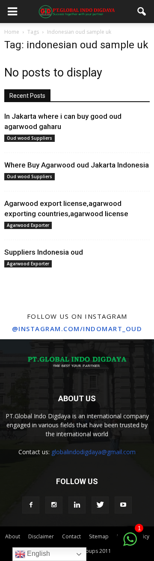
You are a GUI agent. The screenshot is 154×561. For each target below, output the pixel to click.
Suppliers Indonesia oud (43, 252)
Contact (71, 536)
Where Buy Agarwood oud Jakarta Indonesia (76, 165)
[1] (130, 543)
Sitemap (99, 536)
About (12, 536)
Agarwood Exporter (28, 225)
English (37, 553)
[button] (142, 11)
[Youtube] (123, 505)
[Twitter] (100, 505)
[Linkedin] (77, 505)
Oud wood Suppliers (29, 138)
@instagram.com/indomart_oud (77, 328)
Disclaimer (41, 536)
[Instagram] (53, 505)
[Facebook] (30, 505)
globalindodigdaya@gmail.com (93, 452)
